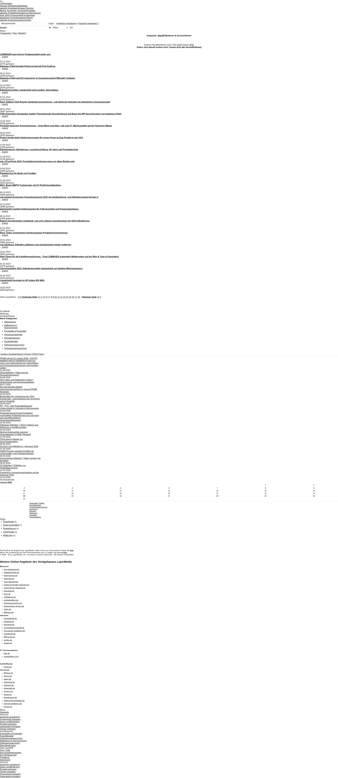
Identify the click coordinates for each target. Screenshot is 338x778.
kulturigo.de (9, 685)
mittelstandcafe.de (11, 572)
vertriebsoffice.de (11, 600)
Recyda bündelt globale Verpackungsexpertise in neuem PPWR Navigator (18, 389)
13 (64, 297)
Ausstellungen (35, 505)
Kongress (33, 509)
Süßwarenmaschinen (14, 345)
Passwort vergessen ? (88, 23)
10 (55, 297)
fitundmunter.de (10, 697)
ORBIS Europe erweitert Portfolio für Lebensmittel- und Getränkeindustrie (17, 452)
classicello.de (9, 688)
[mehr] (5, 57)
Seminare (33, 513)
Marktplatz (14, 7)
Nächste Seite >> (91, 297)
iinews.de (8, 667)
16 (73, 297)
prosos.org (8, 691)
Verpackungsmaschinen (15, 348)
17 (76, 297)
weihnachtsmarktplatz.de (14, 700)
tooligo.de (8, 643)
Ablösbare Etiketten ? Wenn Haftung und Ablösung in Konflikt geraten (19, 426)
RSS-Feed (38, 354)
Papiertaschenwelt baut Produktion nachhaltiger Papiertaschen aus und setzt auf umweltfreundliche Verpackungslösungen (19, 416)
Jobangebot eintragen (10, 726)
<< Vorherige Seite (28, 297)
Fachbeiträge (17, 16)
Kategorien (6, 33)
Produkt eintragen (8, 724)
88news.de (8, 673)
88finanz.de (9, 612)
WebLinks (8, 535)
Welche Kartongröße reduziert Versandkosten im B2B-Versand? (15, 433)
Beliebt (21, 33)
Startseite (4, 712)
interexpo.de (9, 578)
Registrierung (9, 528)
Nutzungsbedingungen (10, 753)
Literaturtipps (9, 4)
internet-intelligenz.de (13, 704)
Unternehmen (20, 14)
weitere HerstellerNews (12, 354)
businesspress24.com (13, 603)
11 (58, 297)
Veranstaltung (35, 517)
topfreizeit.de (9, 682)
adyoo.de (8, 694)
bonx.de (7, 594)
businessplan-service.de (14, 606)
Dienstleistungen (12, 338)
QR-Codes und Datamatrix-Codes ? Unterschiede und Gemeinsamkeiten (17, 381)
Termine (17, 9)
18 (79, 297)
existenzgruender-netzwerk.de (16, 585)
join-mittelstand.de (11, 569)
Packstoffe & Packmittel (15, 331)
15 (70, 297)
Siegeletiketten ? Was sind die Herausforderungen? (14, 374)
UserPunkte (8, 532)
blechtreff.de (9, 624)
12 (61, 297)
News (16, 19)
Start (160, 35)
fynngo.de (8, 707)
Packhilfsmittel (11, 341)
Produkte (17, 12)
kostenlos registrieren (67, 23)
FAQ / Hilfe (5, 750)
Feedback (4, 757)
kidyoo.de (8, 676)
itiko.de (7, 653)
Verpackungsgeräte (13, 334)
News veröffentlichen (10, 722)
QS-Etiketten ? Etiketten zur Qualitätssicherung (13, 466)
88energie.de (9, 637)
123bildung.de (10, 597)
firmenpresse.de (10, 575)
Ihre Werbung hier (8, 755)
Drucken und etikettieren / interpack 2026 (19, 446)
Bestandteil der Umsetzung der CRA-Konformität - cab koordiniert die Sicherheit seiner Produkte (20, 398)
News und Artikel (11, 525)
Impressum (5, 760)
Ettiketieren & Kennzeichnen (11, 326)
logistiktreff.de (9, 634)
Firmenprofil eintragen (10, 719)
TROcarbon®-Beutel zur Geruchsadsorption (11, 440)
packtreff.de (9, 621)
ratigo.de (7, 609)
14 (67, 297)
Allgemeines (10, 322)
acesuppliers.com (11, 656)
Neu (15, 33)
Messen (32, 511)
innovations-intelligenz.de (14, 631)
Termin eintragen (8, 729)
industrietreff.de (10, 618)
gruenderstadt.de (11, 582)
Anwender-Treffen (36, 503)
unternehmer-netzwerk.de (14, 588)
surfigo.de (8, 640)
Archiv (28, 354)
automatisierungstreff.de (14, 628)
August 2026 (6, 482)
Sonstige (33, 515)
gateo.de (7, 679)
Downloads (8, 522)
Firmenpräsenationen (38, 507)
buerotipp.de (9, 591)
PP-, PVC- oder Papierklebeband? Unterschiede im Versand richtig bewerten (19, 407)
